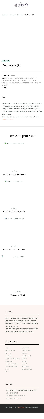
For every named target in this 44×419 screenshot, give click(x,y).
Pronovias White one (12, 358)
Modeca (24, 353)
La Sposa (8, 356)
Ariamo (24, 358)
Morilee (7, 372)
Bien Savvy (25, 366)
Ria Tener (25, 348)
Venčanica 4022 (17, 295)
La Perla (20, 15)
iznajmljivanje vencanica (16, 78)
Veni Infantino (10, 350)
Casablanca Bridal (11, 364)
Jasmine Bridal (27, 369)
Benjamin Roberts (11, 366)
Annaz (7, 369)
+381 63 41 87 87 (8, 119)
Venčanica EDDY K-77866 (14, 249)
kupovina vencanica (24, 80)
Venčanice (12, 15)
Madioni (24, 361)
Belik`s (7, 348)
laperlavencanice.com (13, 398)
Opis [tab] (3, 97)
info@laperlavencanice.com (15, 396)
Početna (4, 15)
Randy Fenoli (26, 356)
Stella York (9, 361)
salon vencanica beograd (19, 83)
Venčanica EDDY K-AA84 (14, 211)
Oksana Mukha (27, 350)
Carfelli (24, 364)
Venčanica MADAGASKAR (14, 174)
